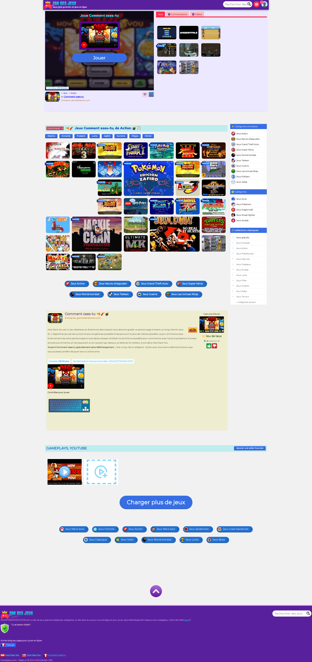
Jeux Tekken (242, 160)
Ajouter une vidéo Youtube (249, 448)
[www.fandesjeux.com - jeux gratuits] (17, 614)
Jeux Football (243, 243)
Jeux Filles (241, 280)
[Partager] (151, 94)
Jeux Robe (241, 291)
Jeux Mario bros (74, 529)
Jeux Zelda (241, 182)
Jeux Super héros (245, 150)
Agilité (107, 136)
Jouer (99, 57)
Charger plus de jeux (156, 502)
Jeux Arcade (242, 220)
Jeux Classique (243, 264)
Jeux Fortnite (106, 529)
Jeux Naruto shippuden (248, 139)
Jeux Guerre (242, 166)
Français (10, 645)
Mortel (148, 136)
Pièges (135, 136)
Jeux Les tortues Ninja (247, 171)
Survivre (121, 136)
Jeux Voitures (243, 259)
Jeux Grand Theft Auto (247, 144)
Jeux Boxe (219, 539)
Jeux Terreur (242, 297)
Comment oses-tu (57, 655)
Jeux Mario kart (166, 529)
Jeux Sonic (241, 199)
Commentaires (178, 14)
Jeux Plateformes (245, 254)
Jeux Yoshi (127, 539)
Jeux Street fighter (245, 215)
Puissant (81, 136)
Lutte (94, 136)
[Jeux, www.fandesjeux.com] (60, 5)
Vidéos (197, 14)
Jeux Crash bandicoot (236, 529)
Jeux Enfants (242, 286)
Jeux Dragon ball (244, 210)
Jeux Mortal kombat (246, 155)
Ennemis (66, 136)
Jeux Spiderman (199, 529)
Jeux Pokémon (243, 204)
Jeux (160, 14)
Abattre (51, 136)
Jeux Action (242, 133)
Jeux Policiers (243, 176)
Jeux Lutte (241, 275)
